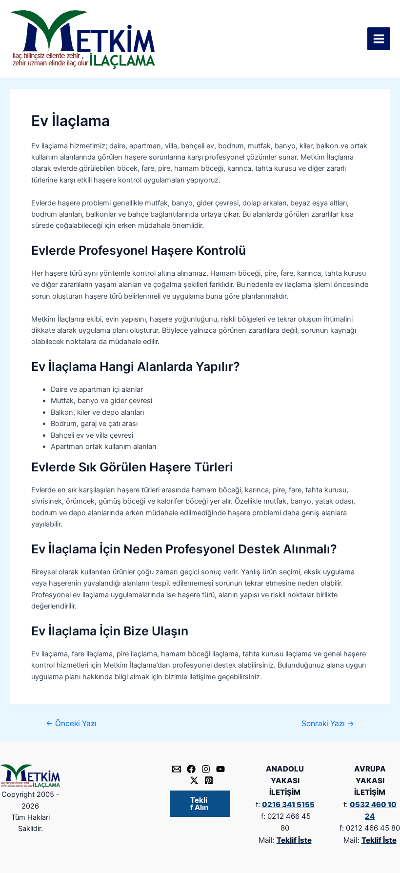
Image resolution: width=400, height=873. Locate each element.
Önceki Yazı (71, 724)
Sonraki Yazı (327, 724)
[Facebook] (191, 769)
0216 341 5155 (288, 804)
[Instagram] (205, 769)
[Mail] (176, 769)
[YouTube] (220, 769)
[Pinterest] (208, 780)
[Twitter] (194, 780)
